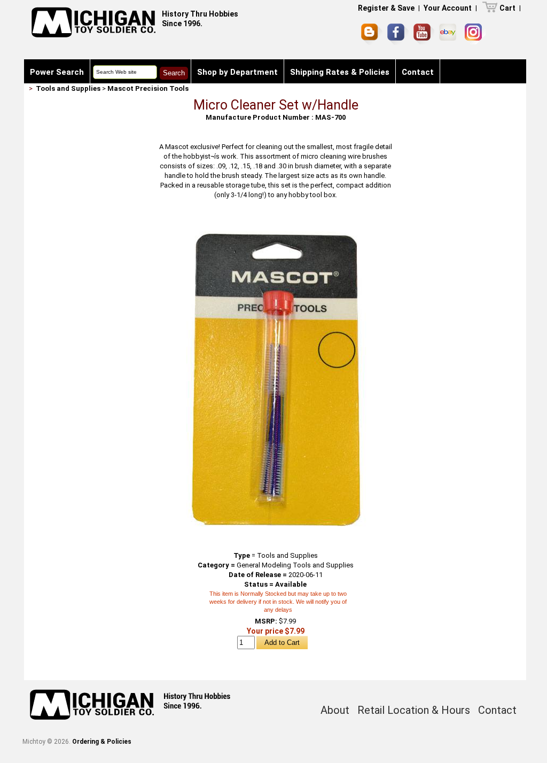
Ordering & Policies (101, 741)
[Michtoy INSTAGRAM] (475, 34)
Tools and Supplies (68, 88)
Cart (507, 8)
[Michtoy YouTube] (423, 34)
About (335, 710)
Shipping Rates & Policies (339, 72)
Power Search (57, 72)
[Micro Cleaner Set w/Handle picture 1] (275, 223)
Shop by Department (237, 72)
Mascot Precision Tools (148, 88)
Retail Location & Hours (413, 710)
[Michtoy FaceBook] (398, 34)
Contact (418, 72)
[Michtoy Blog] (371, 34)
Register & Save (386, 8)
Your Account (448, 8)
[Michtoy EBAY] (449, 34)
